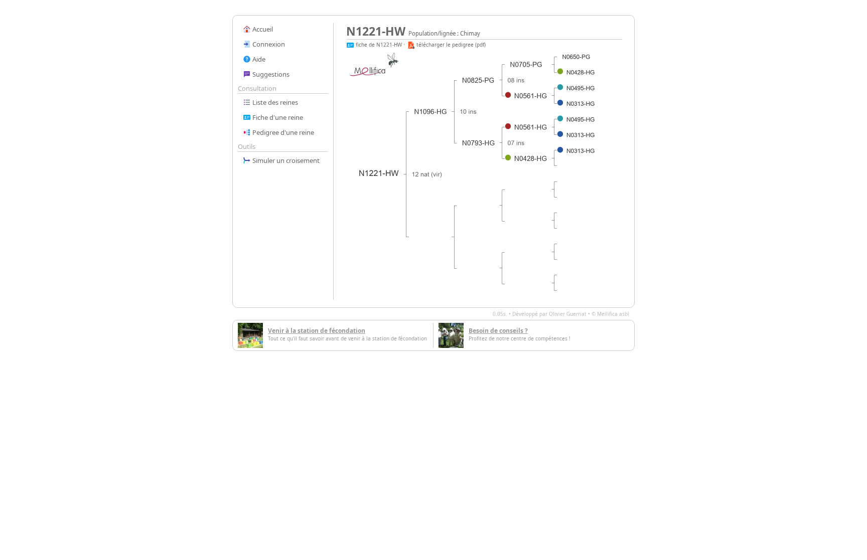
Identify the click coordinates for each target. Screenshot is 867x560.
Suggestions (270, 74)
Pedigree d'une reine (282, 132)
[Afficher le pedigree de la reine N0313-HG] (581, 104)
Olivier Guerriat (568, 313)
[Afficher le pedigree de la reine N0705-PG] (526, 65)
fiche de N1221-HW (378, 44)
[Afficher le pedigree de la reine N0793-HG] (478, 143)
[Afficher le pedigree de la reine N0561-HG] (530, 96)
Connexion (268, 44)
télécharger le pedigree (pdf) (450, 44)
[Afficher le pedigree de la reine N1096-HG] (431, 112)
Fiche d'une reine (277, 117)
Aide (258, 59)
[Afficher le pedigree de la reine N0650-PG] (576, 57)
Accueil (262, 29)
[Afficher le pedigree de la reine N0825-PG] (478, 80)
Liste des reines (274, 102)
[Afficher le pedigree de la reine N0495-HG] (581, 88)
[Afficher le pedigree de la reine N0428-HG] (530, 158)
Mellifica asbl (613, 313)
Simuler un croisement (285, 160)
